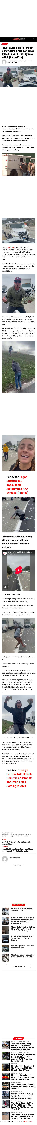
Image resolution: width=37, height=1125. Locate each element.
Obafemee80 (13, 62)
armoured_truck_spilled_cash (13, 834)
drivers (28, 834)
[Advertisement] (18, 18)
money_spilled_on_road (10, 836)
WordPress (28, 1121)
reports (14, 264)
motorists (24, 836)
